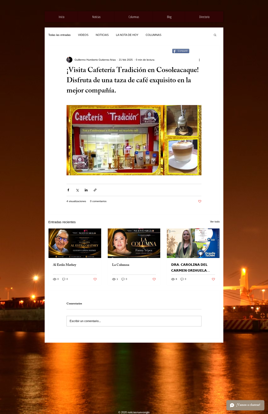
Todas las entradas (59, 34)
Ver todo (215, 221)
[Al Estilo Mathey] (74, 243)
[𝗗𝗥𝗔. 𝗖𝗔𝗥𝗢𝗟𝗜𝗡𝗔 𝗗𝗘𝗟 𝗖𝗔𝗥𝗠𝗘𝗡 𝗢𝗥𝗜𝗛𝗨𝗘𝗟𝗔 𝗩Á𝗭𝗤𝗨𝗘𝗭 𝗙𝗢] (193, 243)
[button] (215, 34)
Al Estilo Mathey (64, 265)
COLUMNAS (153, 34)
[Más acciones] (199, 60)
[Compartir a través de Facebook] (68, 190)
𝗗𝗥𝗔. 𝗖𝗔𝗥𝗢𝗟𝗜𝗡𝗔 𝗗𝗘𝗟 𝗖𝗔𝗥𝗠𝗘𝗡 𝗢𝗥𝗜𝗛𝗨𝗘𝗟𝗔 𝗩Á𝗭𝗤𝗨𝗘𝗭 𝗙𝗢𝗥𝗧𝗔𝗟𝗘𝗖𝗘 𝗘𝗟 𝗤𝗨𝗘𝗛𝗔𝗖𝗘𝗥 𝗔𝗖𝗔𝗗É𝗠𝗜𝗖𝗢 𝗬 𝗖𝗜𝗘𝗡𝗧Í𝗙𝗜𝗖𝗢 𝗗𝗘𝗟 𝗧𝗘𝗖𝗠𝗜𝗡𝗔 (190, 268)
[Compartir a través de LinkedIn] (86, 190)
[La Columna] (134, 243)
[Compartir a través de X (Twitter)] (77, 190)
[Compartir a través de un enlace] (95, 190)
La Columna (120, 265)
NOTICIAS (102, 34)
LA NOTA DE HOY (127, 34)
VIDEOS (83, 34)
